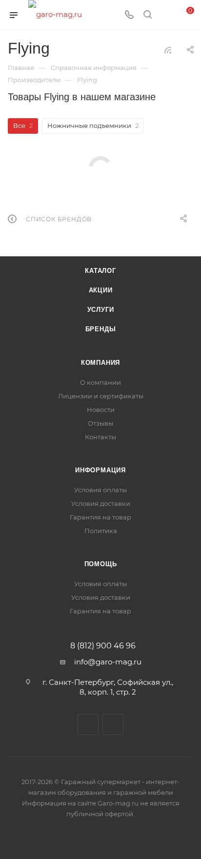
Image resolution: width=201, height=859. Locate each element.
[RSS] (167, 49)
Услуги (100, 309)
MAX (112, 724)
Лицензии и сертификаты (100, 396)
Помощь (100, 564)
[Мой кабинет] (165, 15)
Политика (100, 531)
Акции (101, 290)
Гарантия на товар (100, 517)
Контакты (100, 437)
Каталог (100, 270)
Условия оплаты (100, 490)
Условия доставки (100, 503)
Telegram (88, 724)
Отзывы (100, 423)
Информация (100, 470)
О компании (100, 382)
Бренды (100, 329)
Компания (100, 362)
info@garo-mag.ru (107, 661)
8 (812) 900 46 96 (103, 646)
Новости (101, 409)
